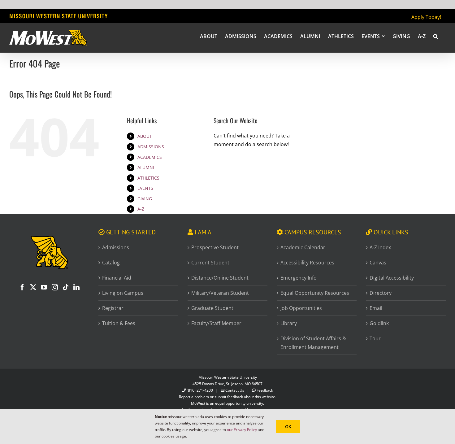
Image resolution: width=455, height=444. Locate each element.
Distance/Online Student (220, 277)
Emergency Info (298, 277)
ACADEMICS (149, 157)
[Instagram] (55, 287)
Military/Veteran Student (220, 292)
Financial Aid (116, 277)
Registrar (113, 308)
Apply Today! (426, 17)
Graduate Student (212, 308)
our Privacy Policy (242, 429)
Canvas (378, 262)
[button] (435, 36)
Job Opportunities (301, 308)
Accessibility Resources (307, 262)
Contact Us (234, 390)
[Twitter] (33, 287)
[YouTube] (44, 287)
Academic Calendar (302, 247)
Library (288, 323)
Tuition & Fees (118, 323)
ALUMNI (145, 167)
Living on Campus (122, 292)
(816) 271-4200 (200, 390)
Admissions (115, 247)
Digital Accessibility (392, 277)
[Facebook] (22, 287)
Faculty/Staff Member (216, 323)
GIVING (144, 199)
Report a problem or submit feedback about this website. (227, 396)
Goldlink (379, 323)
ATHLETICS (148, 178)
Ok (288, 426)
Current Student (210, 262)
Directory (381, 292)
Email (376, 308)
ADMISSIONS (150, 147)
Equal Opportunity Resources (314, 292)
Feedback (265, 390)
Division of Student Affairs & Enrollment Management (313, 342)
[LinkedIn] (76, 287)
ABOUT (144, 136)
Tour (375, 338)
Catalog (111, 262)
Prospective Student (215, 247)
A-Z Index (380, 247)
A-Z (140, 209)
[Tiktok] (66, 287)
